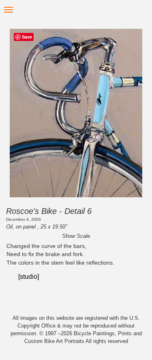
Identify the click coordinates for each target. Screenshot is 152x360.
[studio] (28, 276)
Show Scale (76, 236)
